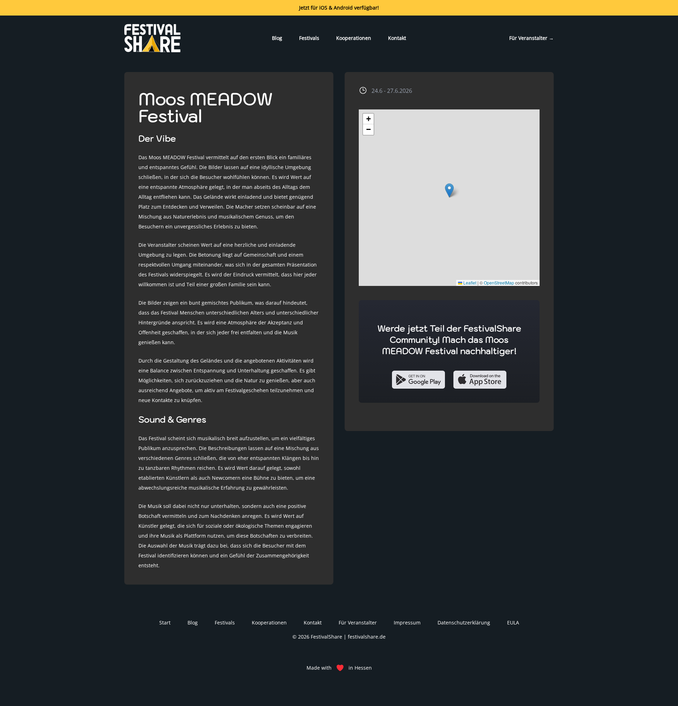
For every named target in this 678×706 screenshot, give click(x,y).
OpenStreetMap (499, 283)
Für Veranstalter (531, 38)
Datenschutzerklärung (464, 622)
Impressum (407, 622)
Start (165, 622)
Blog (277, 38)
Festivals (309, 38)
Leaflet (469, 283)
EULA (513, 622)
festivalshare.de (367, 636)
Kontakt (397, 38)
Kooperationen (353, 38)
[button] (449, 190)
